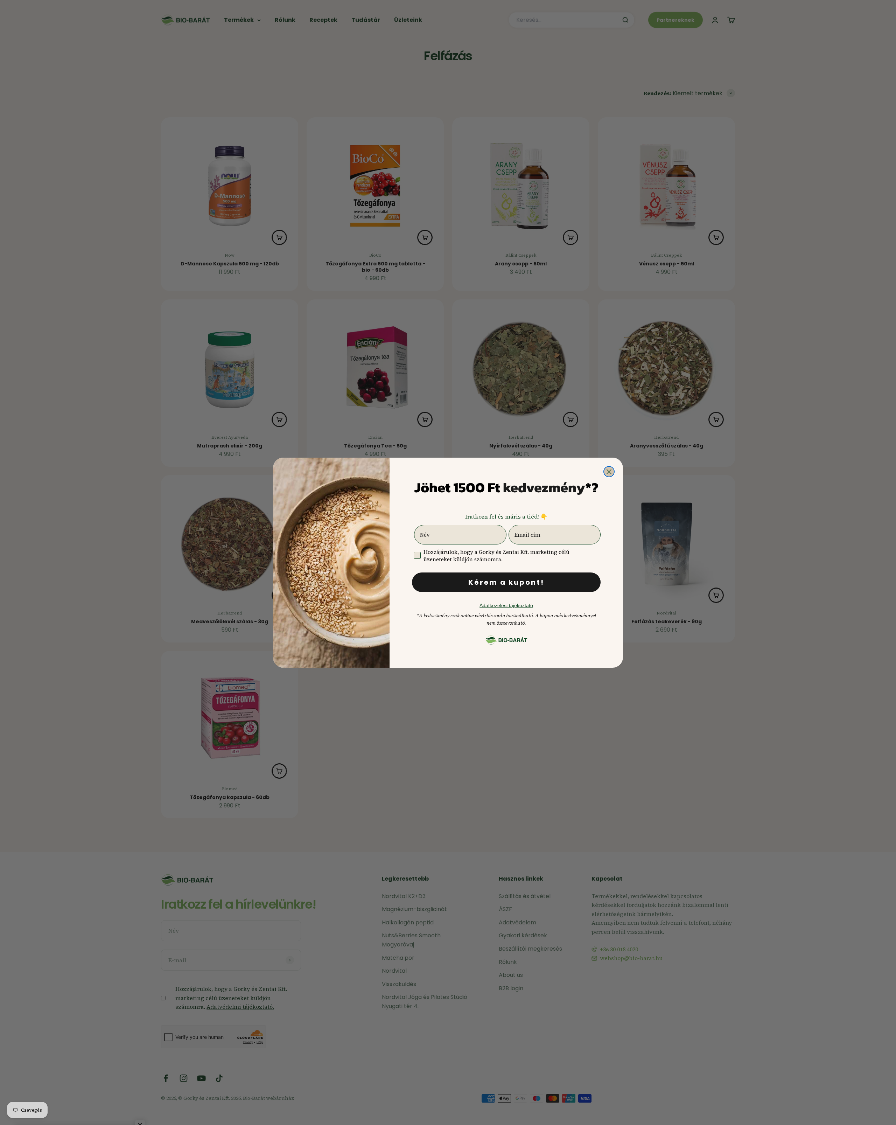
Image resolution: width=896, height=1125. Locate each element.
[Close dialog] (609, 471)
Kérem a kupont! (506, 582)
